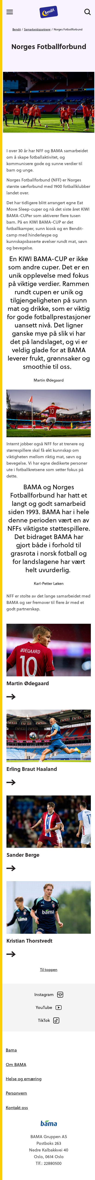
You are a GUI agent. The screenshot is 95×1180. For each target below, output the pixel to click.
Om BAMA (16, 1064)
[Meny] (9, 12)
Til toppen (48, 969)
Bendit (16, 29)
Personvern (16, 1093)
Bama (11, 1050)
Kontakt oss (17, 1107)
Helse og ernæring (24, 1079)
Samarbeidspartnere (37, 29)
